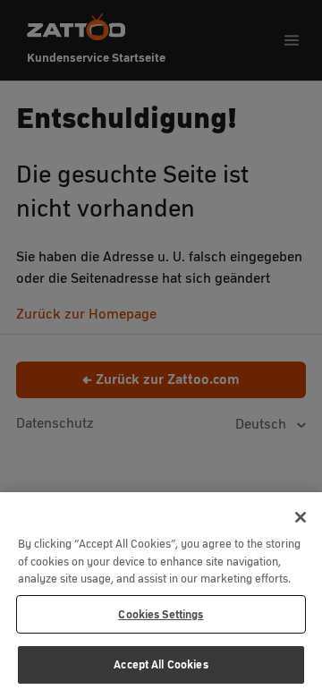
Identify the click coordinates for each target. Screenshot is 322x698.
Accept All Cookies (161, 664)
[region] (161, 595)
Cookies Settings (160, 614)
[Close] (300, 517)
